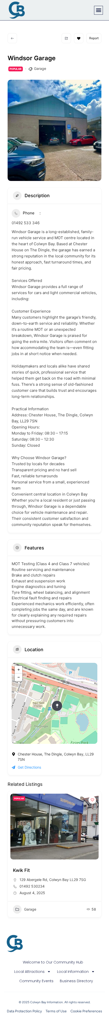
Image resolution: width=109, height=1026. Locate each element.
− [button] (18, 677)
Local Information (73, 971)
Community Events (36, 980)
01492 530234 (32, 886)
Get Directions (29, 767)
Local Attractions (29, 971)
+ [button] (18, 669)
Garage (40, 68)
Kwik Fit (21, 870)
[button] (98, 10)
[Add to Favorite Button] (78, 38)
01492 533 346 (26, 222)
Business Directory (76, 980)
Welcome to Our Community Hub (53, 962)
